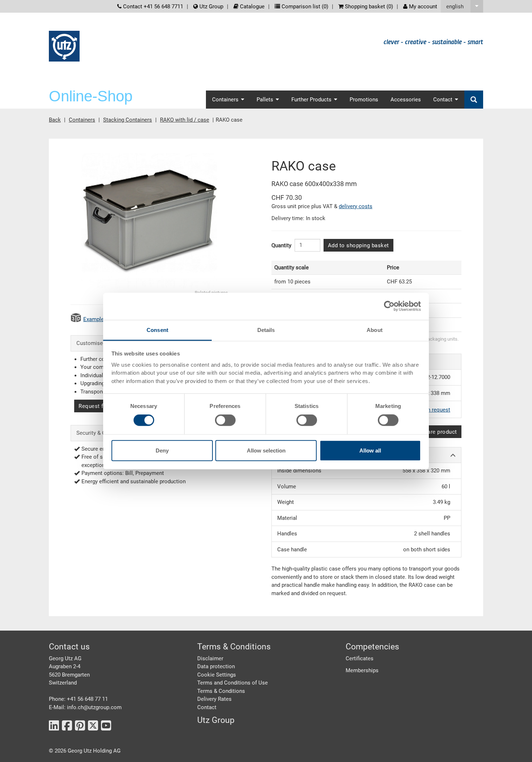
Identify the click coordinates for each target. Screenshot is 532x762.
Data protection (216, 666)
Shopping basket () (368, 6)
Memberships (362, 670)
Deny (162, 450)
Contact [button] (442, 99)
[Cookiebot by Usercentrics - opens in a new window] (389, 306)
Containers (82, 120)
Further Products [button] (311, 99)
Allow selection (266, 450)
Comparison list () (304, 6)
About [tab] (375, 330)
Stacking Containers (127, 120)
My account (422, 6)
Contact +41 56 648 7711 (152, 6)
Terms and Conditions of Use (232, 682)
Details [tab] (266, 330)
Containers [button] (225, 99)
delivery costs (355, 206)
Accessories (405, 99)
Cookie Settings (216, 675)
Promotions (364, 99)
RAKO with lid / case (184, 120)
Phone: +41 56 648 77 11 (78, 699)
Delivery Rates (214, 699)
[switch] (225, 420)
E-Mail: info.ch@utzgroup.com (85, 707)
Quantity (281, 245)
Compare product (434, 432)
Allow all (370, 450)
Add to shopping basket (358, 245)
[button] (462, 6)
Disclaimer (210, 658)
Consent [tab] (157, 330)
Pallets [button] (265, 99)
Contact (206, 707)
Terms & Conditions (221, 691)
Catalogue (251, 6)
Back (55, 120)
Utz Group (210, 6)
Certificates (359, 658)
